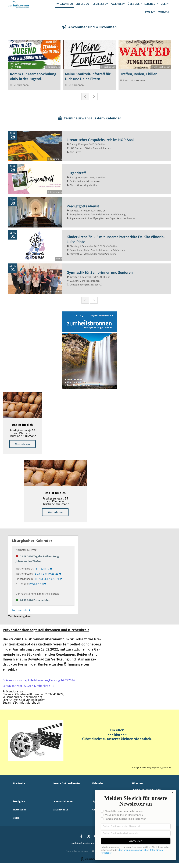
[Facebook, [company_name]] (81, 836)
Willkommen (64, 3)
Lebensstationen (155, 3)
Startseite (19, 783)
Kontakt (163, 11)
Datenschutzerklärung (77, 851)
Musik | (16, 817)
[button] (22, 444)
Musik (149, 11)
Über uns (134, 3)
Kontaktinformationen (82, 843)
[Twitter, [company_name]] (88, 836)
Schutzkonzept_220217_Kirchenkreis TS (28, 686)
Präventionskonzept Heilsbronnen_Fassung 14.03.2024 (39, 680)
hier (116, 734)
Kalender (117, 3)
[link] (91, 4)
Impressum (19, 809)
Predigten (19, 801)
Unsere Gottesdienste (91, 3)
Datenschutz (60, 809)
